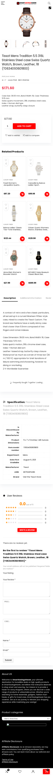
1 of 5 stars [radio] (16, 572)
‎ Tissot (26, 467)
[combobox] (26, 718)
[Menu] (3, 3)
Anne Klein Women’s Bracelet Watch (12, 273)
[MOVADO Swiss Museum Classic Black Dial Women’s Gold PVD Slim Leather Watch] (39, 258)
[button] (50, 8)
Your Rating (8, 573)
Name (6, 640)
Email (6, 650)
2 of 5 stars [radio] (17, 572)
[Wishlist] (19, 771)
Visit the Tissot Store (32, 477)
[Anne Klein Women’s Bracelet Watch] (14, 258)
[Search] (49, 3)
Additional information (31, 298)
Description (10, 298)
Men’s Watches (23, 80)
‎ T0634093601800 (30, 447)
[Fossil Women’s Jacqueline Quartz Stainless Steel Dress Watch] (14, 169)
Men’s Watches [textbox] (26, 718)
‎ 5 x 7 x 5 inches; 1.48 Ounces (35, 440)
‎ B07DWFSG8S (29, 472)
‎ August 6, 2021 (29, 460)
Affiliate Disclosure (10, 762)
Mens (25, 455)
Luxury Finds (12, 80)
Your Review (9, 579)
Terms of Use (7, 759)
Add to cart (24, 126)
